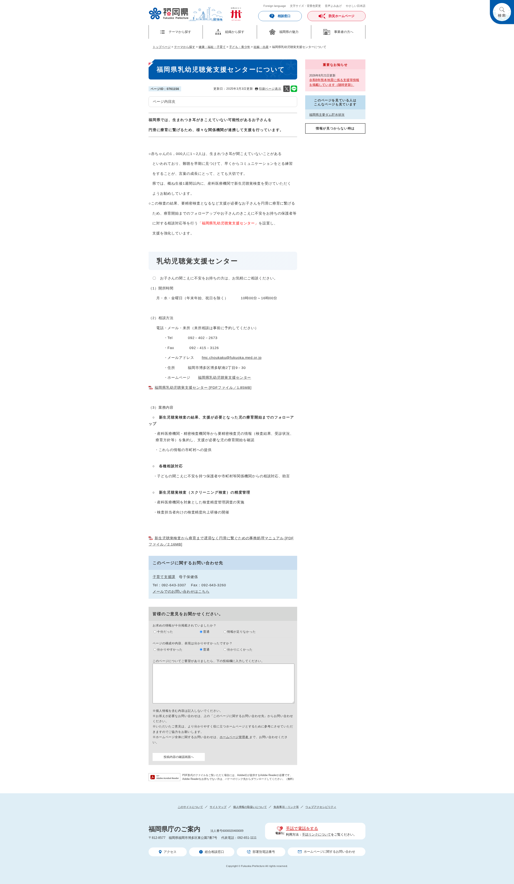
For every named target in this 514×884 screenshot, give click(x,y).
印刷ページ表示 (270, 88)
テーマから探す (184, 47)
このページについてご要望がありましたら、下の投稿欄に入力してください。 (208, 661)
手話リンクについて (316, 834)
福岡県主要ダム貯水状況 (327, 114)
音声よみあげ (333, 5)
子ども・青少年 (239, 47)
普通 (206, 631)
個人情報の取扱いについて (250, 807)
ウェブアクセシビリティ (320, 807)
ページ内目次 (164, 102)
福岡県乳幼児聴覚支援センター (224, 378)
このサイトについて (190, 807)
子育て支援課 (164, 577)
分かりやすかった (170, 649)
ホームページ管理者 (234, 737)
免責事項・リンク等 (286, 807)
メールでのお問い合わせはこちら (181, 592)
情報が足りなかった (241, 631)
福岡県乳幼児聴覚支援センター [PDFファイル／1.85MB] (203, 388)
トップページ (162, 47)
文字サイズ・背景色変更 (305, 5)
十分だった (165, 631)
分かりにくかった (240, 649)
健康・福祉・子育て (212, 47)
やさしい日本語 (355, 5)
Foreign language (274, 5)
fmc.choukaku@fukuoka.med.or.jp (232, 358)
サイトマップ (218, 807)
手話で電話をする (302, 828)
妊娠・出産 (261, 47)
